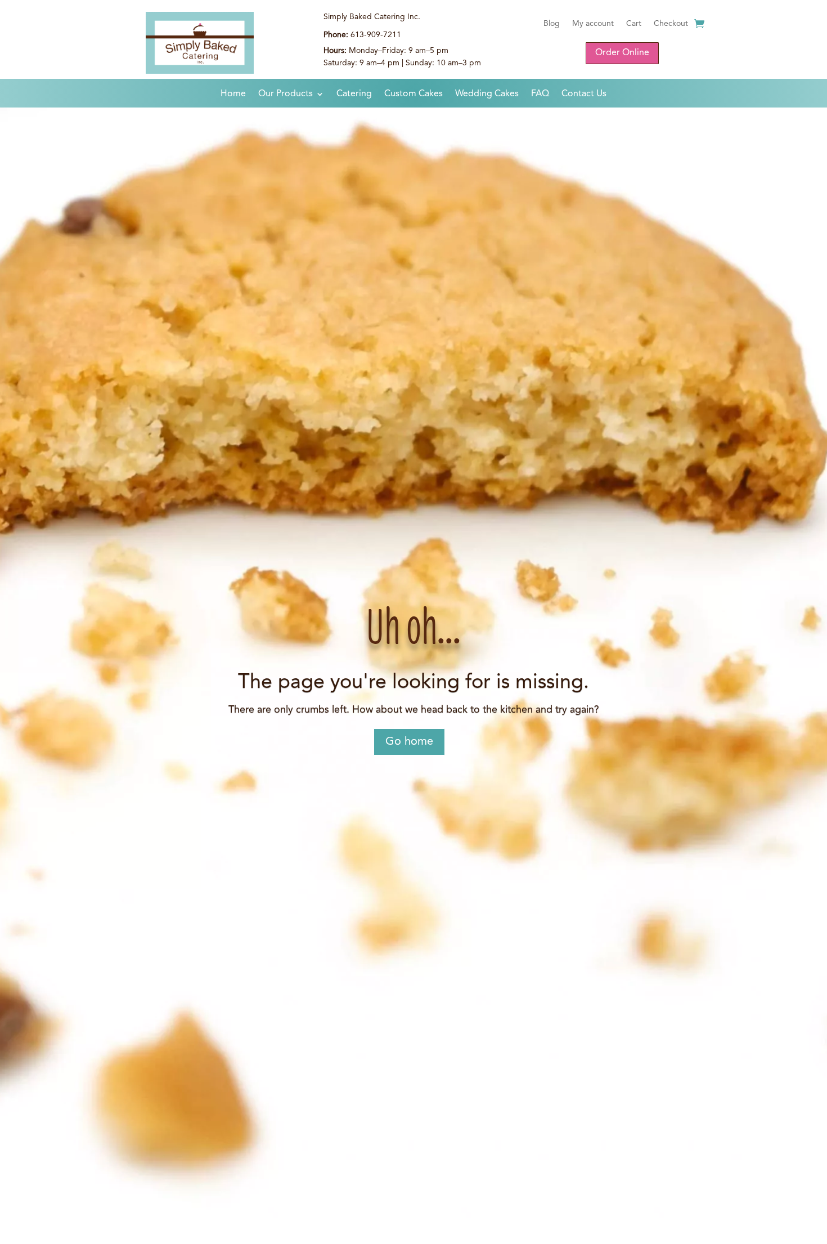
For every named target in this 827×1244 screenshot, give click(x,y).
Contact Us (583, 94)
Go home (409, 742)
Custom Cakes (413, 94)
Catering (354, 94)
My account (593, 24)
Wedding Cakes (487, 94)
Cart (633, 24)
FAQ (540, 94)
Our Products (285, 94)
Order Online (622, 52)
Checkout (671, 24)
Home (233, 94)
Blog (551, 24)
